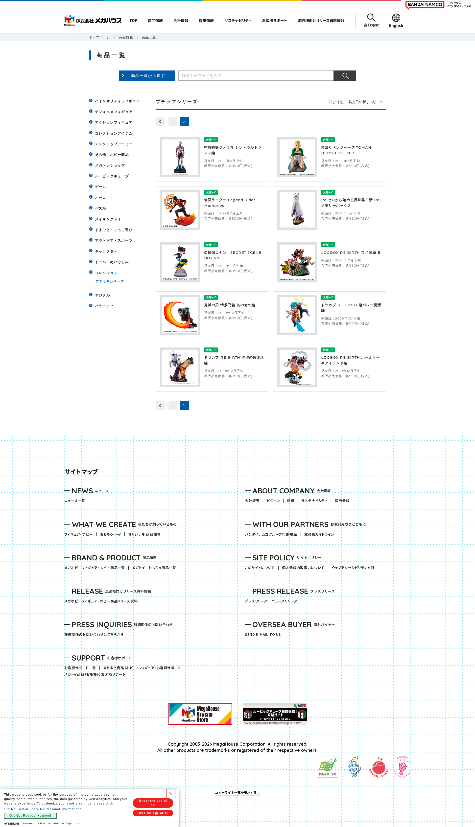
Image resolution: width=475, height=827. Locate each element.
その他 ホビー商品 (112, 154)
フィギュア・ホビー (80, 534)
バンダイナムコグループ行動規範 (271, 534)
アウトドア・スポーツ (114, 240)
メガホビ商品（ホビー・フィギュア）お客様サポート (143, 668)
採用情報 (342, 501)
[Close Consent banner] (170, 793)
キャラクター (106, 251)
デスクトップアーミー (114, 144)
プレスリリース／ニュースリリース (271, 601)
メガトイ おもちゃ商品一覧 (156, 568)
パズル (100, 208)
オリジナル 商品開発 (144, 534)
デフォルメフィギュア (114, 112)
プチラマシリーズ (110, 281)
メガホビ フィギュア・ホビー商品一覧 (96, 568)
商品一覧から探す (148, 75)
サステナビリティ (314, 501)
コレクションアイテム (114, 133)
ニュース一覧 (74, 501)
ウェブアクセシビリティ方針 (353, 568)
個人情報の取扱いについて (303, 568)
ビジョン (273, 501)
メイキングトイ (108, 219)
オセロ (100, 197)
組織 (290, 501)
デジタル (102, 295)
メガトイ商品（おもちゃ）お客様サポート (96, 674)
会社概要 (252, 501)
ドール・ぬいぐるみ (112, 262)
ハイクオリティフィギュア (117, 101)
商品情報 (126, 37)
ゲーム (100, 186)
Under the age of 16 (153, 803)
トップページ (99, 37)
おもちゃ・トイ (112, 534)
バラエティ (104, 306)
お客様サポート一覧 (80, 668)
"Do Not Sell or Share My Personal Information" (42, 809)
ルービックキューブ (112, 176)
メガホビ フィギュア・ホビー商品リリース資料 (102, 601)
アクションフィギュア (114, 122)
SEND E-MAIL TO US (263, 634)
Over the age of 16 (153, 813)
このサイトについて (260, 568)
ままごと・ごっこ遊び (114, 230)
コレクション (106, 273)
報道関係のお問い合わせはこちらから (94, 634)
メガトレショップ (110, 165)
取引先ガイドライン (319, 534)
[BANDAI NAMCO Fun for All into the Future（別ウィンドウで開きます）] (438, 5)
